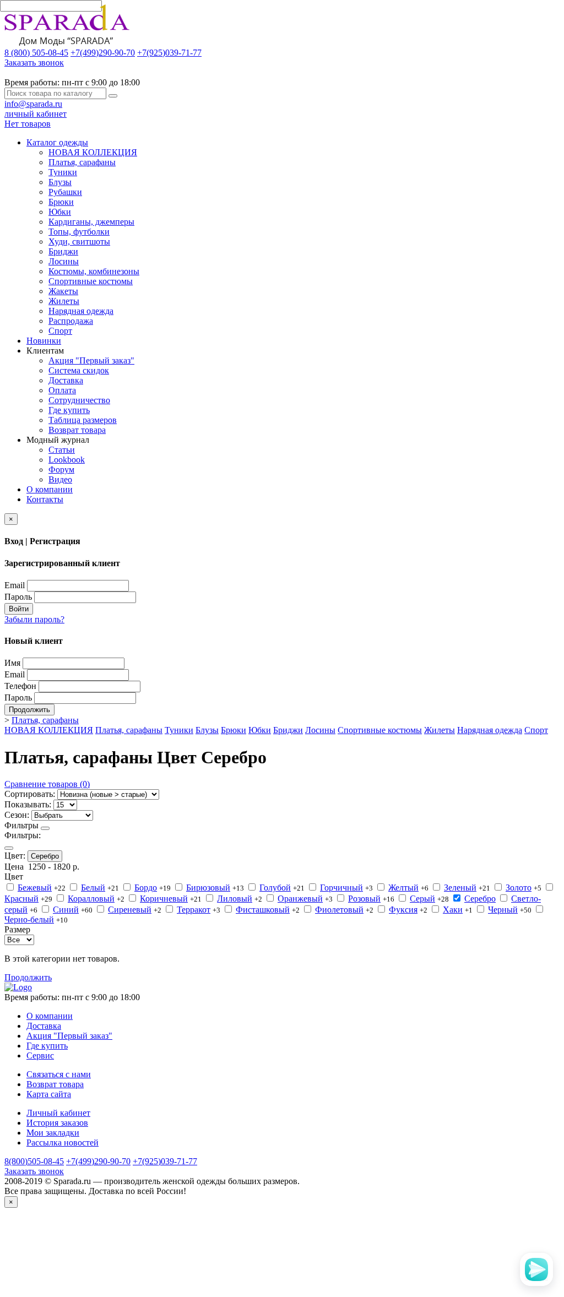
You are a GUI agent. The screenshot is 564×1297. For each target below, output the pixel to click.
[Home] (18, 987)
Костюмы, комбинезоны (93, 271)
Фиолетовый (339, 909)
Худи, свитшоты (79, 241)
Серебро (45, 856)
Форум (61, 469)
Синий (66, 909)
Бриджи (63, 251)
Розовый (364, 898)
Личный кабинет (58, 1112)
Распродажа (70, 320)
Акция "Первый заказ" (91, 360)
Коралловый (91, 898)
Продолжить (29, 710)
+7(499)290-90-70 (102, 52)
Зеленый (460, 887)
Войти (19, 609)
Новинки (43, 340)
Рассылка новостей (62, 1142)
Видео (60, 479)
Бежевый (35, 887)
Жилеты (63, 301)
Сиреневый (129, 909)
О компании (49, 489)
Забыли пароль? (34, 619)
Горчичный (341, 887)
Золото (519, 887)
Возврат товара (77, 430)
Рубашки (65, 192)
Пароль (18, 596)
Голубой (275, 887)
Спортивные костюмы (90, 281)
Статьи (61, 449)
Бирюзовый (208, 887)
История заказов (57, 1122)
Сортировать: (29, 794)
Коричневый (164, 898)
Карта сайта (48, 1094)
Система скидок (78, 370)
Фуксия (403, 909)
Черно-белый (29, 919)
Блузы (60, 182)
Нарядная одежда (80, 311)
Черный (503, 909)
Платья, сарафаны (82, 162)
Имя (12, 663)
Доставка (65, 380)
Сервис (40, 1055)
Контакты (44, 499)
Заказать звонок (34, 62)
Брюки (61, 202)
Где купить (69, 410)
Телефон (20, 686)
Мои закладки (52, 1132)
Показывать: (27, 804)
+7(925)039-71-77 (169, 52)
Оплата (62, 390)
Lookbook (66, 459)
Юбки (59, 211)
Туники (62, 172)
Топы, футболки (79, 231)
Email (14, 585)
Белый (93, 887)
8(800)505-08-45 (34, 1161)
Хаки (453, 909)
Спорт (60, 330)
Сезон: (16, 815)
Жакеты (63, 291)
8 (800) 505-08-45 (36, 52)
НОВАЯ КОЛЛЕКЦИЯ (92, 152)
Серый (422, 898)
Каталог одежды (57, 142)
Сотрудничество (79, 400)
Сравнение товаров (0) (47, 784)
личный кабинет (35, 113)
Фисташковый (263, 909)
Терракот (193, 909)
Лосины (63, 261)
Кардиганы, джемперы (91, 221)
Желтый (403, 887)
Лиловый (234, 898)
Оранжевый (300, 898)
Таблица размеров (82, 420)
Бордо (145, 887)
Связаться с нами (58, 1074)
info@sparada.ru (33, 103)
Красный (21, 898)
